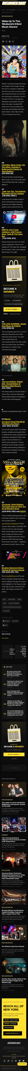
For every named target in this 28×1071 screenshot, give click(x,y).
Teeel (4, 603)
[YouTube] (23, 1060)
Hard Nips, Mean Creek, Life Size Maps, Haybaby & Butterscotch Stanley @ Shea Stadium (13, 168)
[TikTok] (8, 1060)
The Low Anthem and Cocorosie (12, 607)
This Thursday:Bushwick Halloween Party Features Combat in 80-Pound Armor (14, 839)
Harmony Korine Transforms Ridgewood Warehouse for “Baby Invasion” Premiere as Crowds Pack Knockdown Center (13, 875)
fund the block (22, 1063)
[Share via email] (9, 41)
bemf (4, 599)
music (19, 599)
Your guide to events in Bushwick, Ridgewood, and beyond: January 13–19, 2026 (13, 804)
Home (3, 9)
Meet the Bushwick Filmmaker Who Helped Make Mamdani (14, 1056)
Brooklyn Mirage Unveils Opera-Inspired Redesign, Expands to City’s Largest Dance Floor (13, 912)
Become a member (12, 309)
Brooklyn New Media (15, 1051)
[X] (12, 1060)
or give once (14, 758)
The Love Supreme (14, 603)
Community (5, 834)
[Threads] (15, 1060)
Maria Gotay (6, 634)
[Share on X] (6, 41)
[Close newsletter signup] (26, 1068)
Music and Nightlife (11, 9)
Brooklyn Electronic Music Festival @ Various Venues (13, 569)
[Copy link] (13, 41)
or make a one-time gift (14, 313)
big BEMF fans (11, 576)
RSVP (22, 511)
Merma (8, 419)
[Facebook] (19, 1060)
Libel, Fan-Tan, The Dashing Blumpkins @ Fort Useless (14, 192)
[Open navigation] (24, 3)
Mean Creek (12, 599)
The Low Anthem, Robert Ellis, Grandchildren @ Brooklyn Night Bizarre (12, 384)
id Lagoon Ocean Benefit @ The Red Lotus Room (13, 423)
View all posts (5, 638)
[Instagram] (4, 1060)
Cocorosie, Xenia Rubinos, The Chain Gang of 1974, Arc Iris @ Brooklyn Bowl (14, 507)
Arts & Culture (6, 870)
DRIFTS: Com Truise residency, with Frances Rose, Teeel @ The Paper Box (12, 233)
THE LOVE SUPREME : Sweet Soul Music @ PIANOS (14, 325)
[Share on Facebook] (3, 41)
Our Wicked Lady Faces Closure (13, 946)
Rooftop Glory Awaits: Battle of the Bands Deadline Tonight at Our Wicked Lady (14, 980)
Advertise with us (13, 1033)
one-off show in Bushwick (10, 523)
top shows (6, 610)
